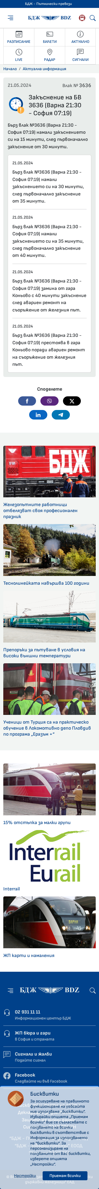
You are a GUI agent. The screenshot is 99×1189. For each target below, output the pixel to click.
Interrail (11, 889)
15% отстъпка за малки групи (37, 822)
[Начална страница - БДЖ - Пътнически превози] (49, 990)
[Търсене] (93, 18)
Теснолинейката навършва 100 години (46, 583)
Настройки (25, 1175)
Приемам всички (65, 1175)
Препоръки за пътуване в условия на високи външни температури (44, 653)
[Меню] (10, 17)
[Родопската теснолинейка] (82, 18)
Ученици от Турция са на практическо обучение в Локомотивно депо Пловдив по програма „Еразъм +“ (47, 728)
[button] (27, 401)
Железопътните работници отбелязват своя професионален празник (40, 510)
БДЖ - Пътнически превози (48, 4)
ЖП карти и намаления (28, 955)
